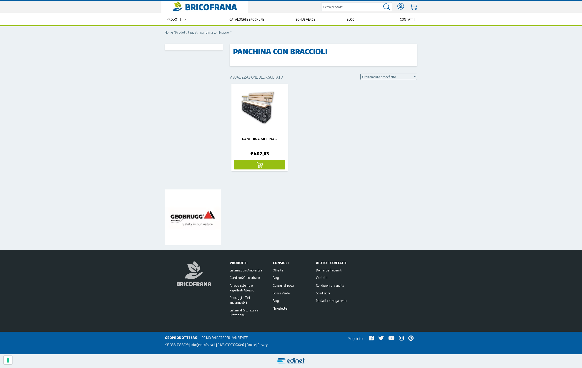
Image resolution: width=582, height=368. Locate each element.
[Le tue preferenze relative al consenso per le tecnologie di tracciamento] (8, 360)
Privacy (263, 345)
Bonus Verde (305, 19)
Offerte (278, 270)
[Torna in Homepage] (204, 6)
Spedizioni (323, 293)
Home (169, 32)
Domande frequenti (329, 270)
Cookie (251, 345)
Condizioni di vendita (330, 285)
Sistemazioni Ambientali (246, 270)
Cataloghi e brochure (246, 19)
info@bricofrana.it (203, 345)
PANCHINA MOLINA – (259, 139)
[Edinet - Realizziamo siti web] (291, 361)
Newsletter (280, 308)
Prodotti (174, 19)
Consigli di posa (283, 285)
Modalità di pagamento (332, 300)
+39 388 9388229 (177, 345)
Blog (350, 19)
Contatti (407, 19)
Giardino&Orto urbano (245, 278)
